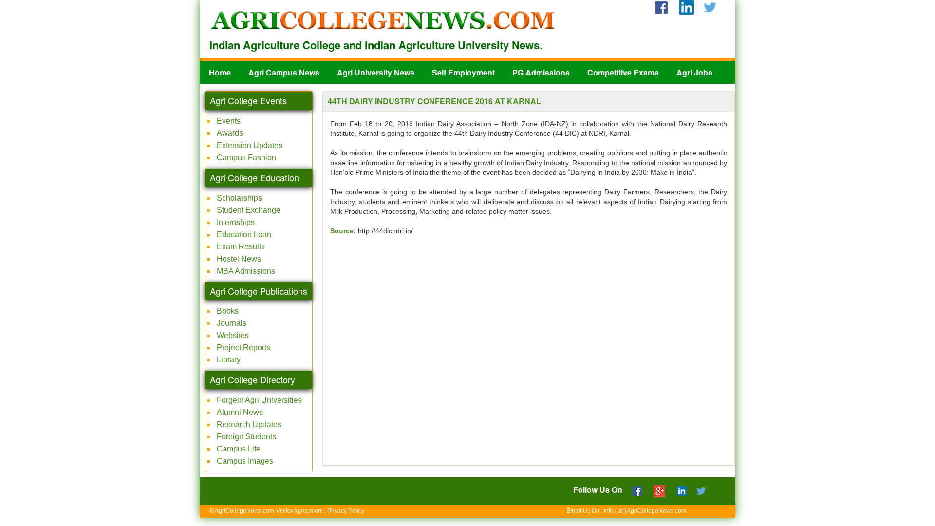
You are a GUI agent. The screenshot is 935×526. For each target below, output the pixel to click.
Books (228, 311)
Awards (230, 133)
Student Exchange (248, 210)
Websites (233, 335)
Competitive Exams (623, 72)
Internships (236, 222)
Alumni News (240, 412)
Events (229, 121)
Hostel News (239, 259)
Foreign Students (246, 436)
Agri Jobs (694, 72)
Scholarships (239, 198)
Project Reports (243, 347)
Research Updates (249, 424)
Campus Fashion (246, 157)
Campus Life (239, 449)
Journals (231, 323)
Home (220, 72)
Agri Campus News (283, 72)
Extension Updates (249, 145)
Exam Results (241, 247)
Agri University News (375, 72)
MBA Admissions (246, 271)
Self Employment (463, 72)
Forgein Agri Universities (259, 400)
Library (229, 360)
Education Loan (244, 234)
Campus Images (245, 461)
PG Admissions (541, 72)
